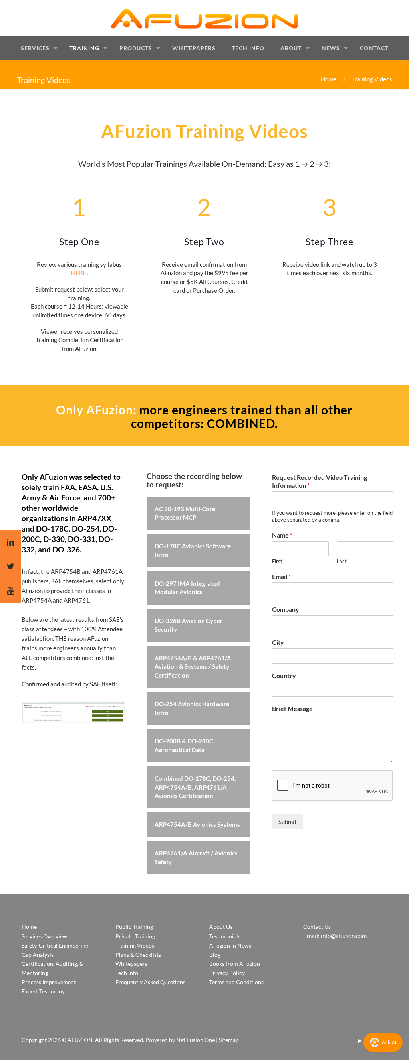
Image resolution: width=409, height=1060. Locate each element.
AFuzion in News (230, 945)
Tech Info (126, 972)
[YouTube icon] (360, 1040)
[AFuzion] (204, 18)
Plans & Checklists (138, 954)
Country (284, 675)
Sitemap (229, 1039)
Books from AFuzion (234, 963)
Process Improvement (49, 982)
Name (282, 535)
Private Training (135, 936)
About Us (220, 926)
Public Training (134, 926)
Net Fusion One (195, 1039)
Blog (214, 954)
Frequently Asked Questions (150, 982)
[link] (73, 712)
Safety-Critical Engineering (55, 945)
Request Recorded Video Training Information (319, 481)
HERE (79, 272)
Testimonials (224, 936)
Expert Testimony (43, 991)
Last (342, 561)
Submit (287, 821)
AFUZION (80, 1039)
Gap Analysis (38, 954)
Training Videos (134, 945)
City (278, 642)
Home (328, 79)
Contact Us (317, 926)
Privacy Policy (227, 972)
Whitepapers (131, 963)
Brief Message (292, 708)
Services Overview (44, 936)
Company (285, 609)
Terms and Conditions (236, 982)
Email (281, 576)
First (277, 561)
